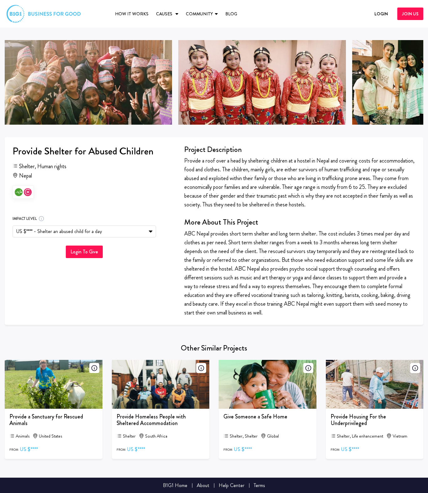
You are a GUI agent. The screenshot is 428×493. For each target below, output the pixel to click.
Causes (164, 14)
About (203, 485)
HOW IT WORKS (132, 14)
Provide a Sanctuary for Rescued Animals (46, 420)
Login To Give (84, 251)
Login (381, 14)
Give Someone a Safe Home (255, 417)
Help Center (231, 485)
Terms (259, 485)
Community (199, 14)
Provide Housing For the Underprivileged (358, 420)
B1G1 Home (175, 485)
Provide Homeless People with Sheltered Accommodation (151, 420)
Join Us (410, 14)
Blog (231, 14)
